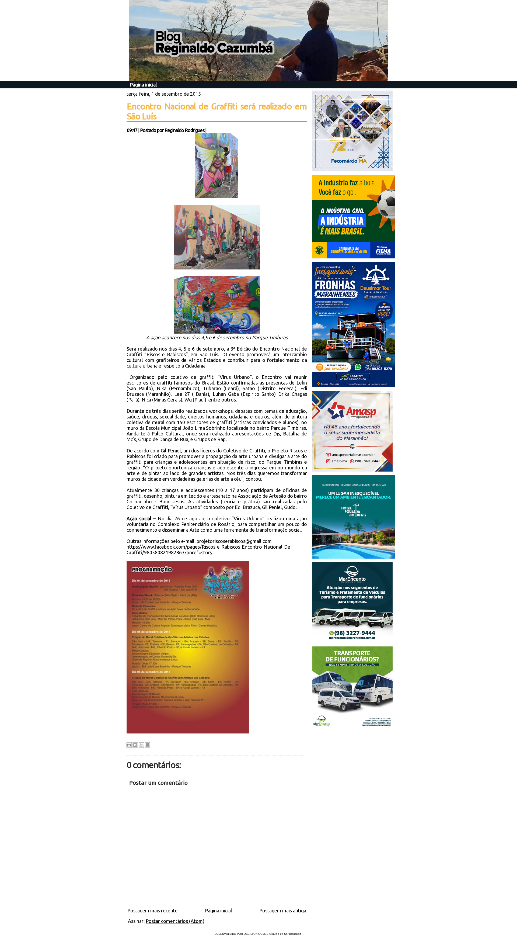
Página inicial (143, 84)
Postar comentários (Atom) (175, 921)
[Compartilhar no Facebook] (147, 745)
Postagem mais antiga (282, 910)
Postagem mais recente (152, 910)
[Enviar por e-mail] (129, 745)
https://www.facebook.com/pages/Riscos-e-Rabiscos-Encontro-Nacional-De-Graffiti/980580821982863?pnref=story (209, 549)
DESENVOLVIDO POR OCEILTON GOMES (241, 933)
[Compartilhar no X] (141, 745)
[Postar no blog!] (135, 745)
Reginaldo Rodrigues (184, 130)
